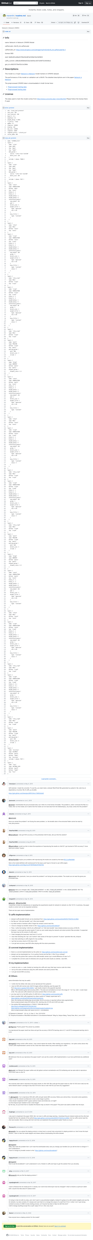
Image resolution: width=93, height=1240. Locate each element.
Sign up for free (9, 1226)
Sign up (88, 3)
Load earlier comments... (49, 779)
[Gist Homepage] (6, 3)
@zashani (12, 804)
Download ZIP (85, 22)
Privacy (27, 1235)
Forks (40, 22)
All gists (41, 3)
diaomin (11, 872)
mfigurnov (12, 855)
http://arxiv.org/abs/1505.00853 (24, 988)
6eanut (11, 1213)
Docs (49, 1235)
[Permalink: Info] (3, 37)
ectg (10, 1171)
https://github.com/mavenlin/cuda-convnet (54, 952)
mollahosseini (13, 1066)
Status (38, 1235)
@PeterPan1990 (14, 859)
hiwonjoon (12, 784)
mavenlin (10, 16)
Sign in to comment (60, 1226)
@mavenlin (12, 1131)
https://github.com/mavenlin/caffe (52, 994)
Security (33, 1235)
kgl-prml (11, 1039)
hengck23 (12, 899)
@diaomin (12, 889)
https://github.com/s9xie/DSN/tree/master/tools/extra (27, 998)
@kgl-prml (12, 1070)
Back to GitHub (50, 3)
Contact (54, 1235)
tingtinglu (12, 1112)
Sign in (80, 3)
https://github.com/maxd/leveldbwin (48, 925)
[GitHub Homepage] (7, 1235)
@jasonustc (12, 818)
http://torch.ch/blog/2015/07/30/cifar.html (23, 1006)
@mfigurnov (12, 1027)
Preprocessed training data (17, 87)
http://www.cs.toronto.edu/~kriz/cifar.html (51, 99)
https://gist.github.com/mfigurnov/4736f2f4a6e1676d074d (26, 865)
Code (7, 22)
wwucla (11, 814)
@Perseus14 (12, 1175)
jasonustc (12, 800)
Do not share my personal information (77, 1235)
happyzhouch (13, 1140)
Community (44, 1235)
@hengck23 (12, 1043)
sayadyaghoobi (14, 1182)
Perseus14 (12, 1127)
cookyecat (12, 885)
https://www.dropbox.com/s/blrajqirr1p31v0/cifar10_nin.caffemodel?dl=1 (41, 50)
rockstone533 (13, 1093)
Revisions (17, 22)
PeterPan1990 (13, 830)
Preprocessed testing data (17, 89)
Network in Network (28, 74)
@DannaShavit (13, 835)
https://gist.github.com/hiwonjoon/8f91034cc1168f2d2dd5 (26, 793)
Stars (29, 22)
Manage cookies (62, 1235)
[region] (46, 69)
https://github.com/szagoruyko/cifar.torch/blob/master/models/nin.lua (32, 1008)
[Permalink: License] (3, 94)
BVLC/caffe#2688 (69, 859)
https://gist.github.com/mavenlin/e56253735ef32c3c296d (61, 919)
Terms (22, 1235)
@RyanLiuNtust (13, 846)
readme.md (21, 16)
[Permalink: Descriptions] (3, 69)
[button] (74, 22)
